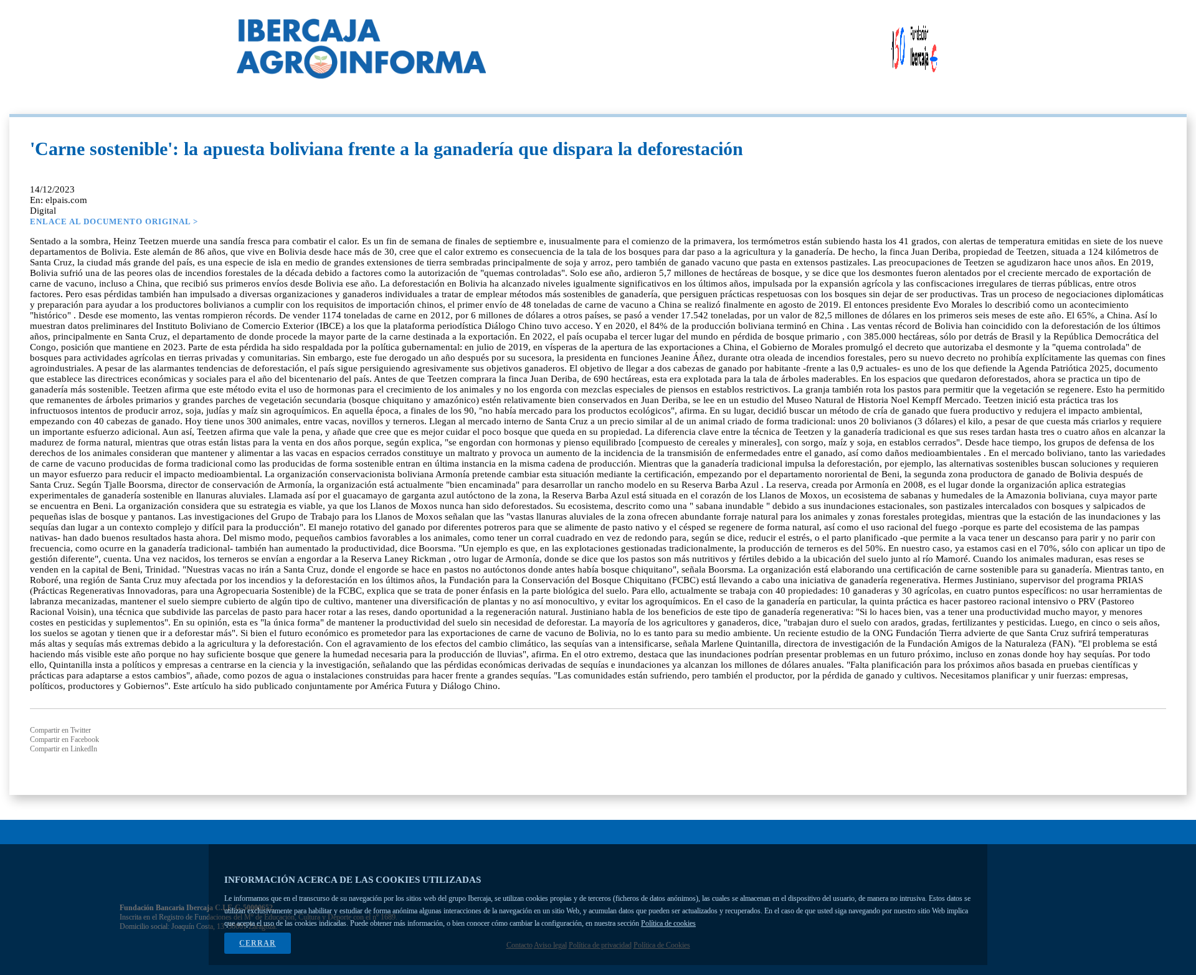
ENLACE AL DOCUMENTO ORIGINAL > (114, 221)
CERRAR (257, 943)
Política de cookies (668, 923)
